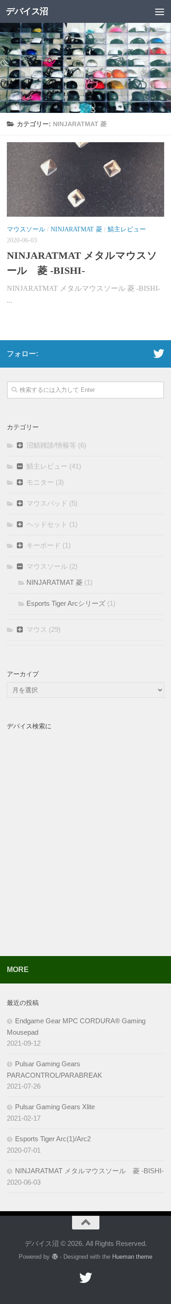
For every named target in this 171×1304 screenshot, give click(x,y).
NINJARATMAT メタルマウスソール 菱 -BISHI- (89, 1171)
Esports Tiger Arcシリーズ (65, 603)
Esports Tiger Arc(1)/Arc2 (53, 1139)
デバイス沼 (27, 11)
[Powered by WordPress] (54, 1257)
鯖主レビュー (127, 229)
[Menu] (159, 11)
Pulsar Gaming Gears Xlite (55, 1107)
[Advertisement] (85, 849)
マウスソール (26, 229)
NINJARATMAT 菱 (76, 229)
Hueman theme (132, 1256)
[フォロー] (158, 353)
